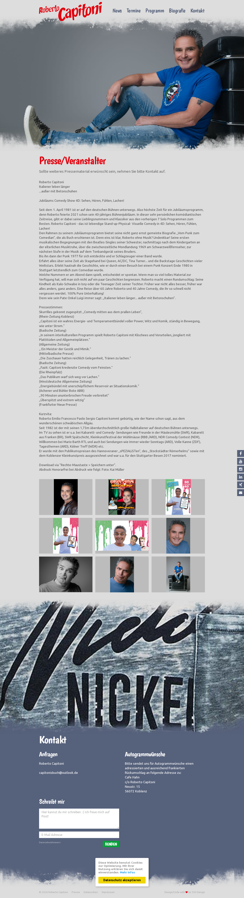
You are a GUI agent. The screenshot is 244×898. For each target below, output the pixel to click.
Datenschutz (91, 892)
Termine (133, 10)
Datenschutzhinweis (49, 842)
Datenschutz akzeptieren (122, 880)
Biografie (177, 10)
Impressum (108, 892)
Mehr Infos (127, 872)
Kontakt (197, 10)
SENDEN (111, 844)
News (117, 10)
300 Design (198, 892)
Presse (76, 892)
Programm (154, 10)
